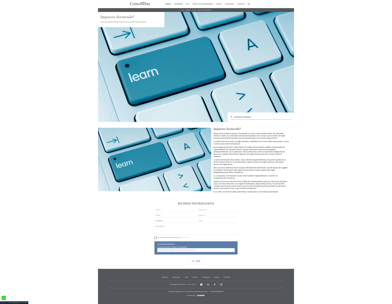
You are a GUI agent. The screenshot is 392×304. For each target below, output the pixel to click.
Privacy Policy (184, 237)
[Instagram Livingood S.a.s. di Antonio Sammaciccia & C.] (221, 284)
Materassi (178, 4)
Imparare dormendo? (204, 10)
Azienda (168, 4)
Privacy (3, 303)
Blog (194, 10)
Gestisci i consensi (21, 303)
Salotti (195, 277)
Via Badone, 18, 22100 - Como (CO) (183, 284)
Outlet (219, 4)
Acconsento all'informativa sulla (173, 237)
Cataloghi (229, 4)
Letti (187, 4)
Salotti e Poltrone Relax (203, 4)
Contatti (241, 4)
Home (182, 10)
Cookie (9, 303)
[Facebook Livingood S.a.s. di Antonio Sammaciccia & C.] (215, 284)
